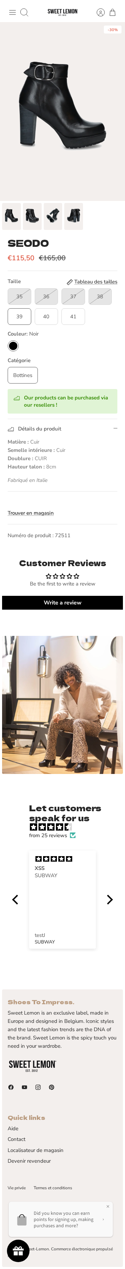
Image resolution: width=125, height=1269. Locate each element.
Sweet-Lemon (36, 1249)
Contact (16, 1139)
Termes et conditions (53, 1188)
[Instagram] (38, 1087)
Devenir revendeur (29, 1160)
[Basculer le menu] (12, 12)
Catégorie (19, 360)
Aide (13, 1128)
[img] (66, 827)
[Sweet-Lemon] (62, 12)
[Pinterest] (51, 1087)
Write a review (63, 603)
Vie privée (17, 1188)
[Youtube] (24, 1087)
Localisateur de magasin (36, 1150)
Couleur (23, 333)
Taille (14, 281)
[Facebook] (11, 1087)
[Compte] (97, 12)
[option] (62, 111)
